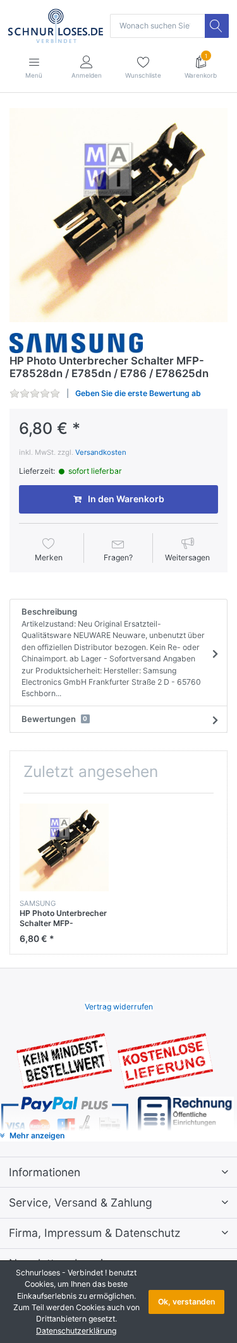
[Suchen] (217, 26)
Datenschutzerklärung (76, 1330)
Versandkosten (100, 452)
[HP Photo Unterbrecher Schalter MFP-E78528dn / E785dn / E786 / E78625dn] (118, 215)
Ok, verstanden (186, 1301)
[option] (118, 215)
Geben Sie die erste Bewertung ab (138, 393)
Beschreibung (113, 652)
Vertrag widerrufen (119, 1006)
